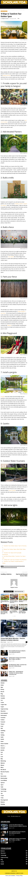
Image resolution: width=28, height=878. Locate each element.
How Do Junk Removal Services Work (21, 574)
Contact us (14, 871)
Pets (2, 774)
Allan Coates (3, 642)
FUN (2, 728)
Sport (2, 785)
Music (2, 767)
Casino (2, 702)
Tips (2, 793)
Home (2, 9)
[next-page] (15, 616)
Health (2, 739)
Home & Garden (6, 9)
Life (2, 754)
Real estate (3, 776)
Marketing (3, 761)
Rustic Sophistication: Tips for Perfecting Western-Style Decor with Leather (4, 612)
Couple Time (4, 704)
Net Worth (3, 769)
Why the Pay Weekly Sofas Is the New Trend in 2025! (14, 612)
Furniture (11, 566)
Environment (4, 715)
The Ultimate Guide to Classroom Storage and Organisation (14, 601)
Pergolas (3, 396)
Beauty (2, 689)
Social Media (4, 780)
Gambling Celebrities (6, 574)
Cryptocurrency (4, 709)
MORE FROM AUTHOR (19, 591)
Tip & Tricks (3, 791)
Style (2, 787)
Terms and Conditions (10, 875)
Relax (15, 567)
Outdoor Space (4, 567)
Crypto (2, 707)
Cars (2, 700)
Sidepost (9, 325)
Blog (2, 694)
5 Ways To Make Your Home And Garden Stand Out (5, 601)
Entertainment (4, 713)
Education (3, 711)
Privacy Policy (19, 875)
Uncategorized (4, 800)
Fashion (2, 720)
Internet (3, 748)
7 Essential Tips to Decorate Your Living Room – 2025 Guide (22, 612)
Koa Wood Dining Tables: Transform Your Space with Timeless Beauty (17, 665)
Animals (2, 683)
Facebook (3, 717)
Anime (2, 685)
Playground (11, 567)
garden (15, 566)
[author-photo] (14, 582)
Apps (2, 687)
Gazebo (19, 566)
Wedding (3, 804)
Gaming (2, 735)
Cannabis (3, 698)
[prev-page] (13, 616)
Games (2, 733)
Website (3, 802)
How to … (3, 746)
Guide (2, 737)
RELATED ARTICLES (8, 591)
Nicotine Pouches (5, 772)
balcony (6, 566)
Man (2, 759)
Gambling (3, 730)
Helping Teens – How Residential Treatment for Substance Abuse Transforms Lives (16, 673)
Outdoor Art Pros (6, 75)
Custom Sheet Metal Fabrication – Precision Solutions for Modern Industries (13, 639)
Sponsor (3, 782)
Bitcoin (2, 691)
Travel (2, 795)
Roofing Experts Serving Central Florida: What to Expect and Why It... (17, 658)
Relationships (4, 778)
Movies (2, 765)
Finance (2, 724)
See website (11, 256)
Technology (3, 789)
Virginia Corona (5, 18)
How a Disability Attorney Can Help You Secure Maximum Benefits (17, 651)
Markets (3, 763)
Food (2, 726)
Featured (3, 722)
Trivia (2, 798)
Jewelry (2, 750)
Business (3, 696)
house (23, 566)
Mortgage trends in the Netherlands (23, 601)
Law (2, 752)
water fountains (12, 490)
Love (2, 756)
